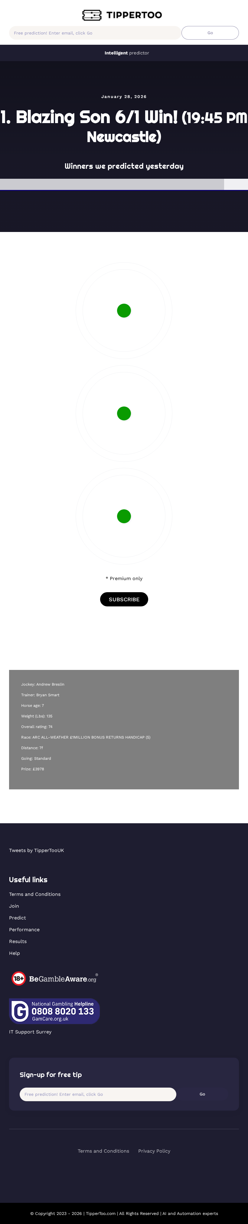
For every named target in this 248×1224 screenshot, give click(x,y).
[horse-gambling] (54, 973)
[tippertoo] (124, 11)
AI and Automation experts (190, 1213)
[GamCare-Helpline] (54, 1001)
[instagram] (134, 1173)
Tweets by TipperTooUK (36, 850)
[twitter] (124, 1173)
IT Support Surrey (30, 1032)
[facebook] (113, 1173)
